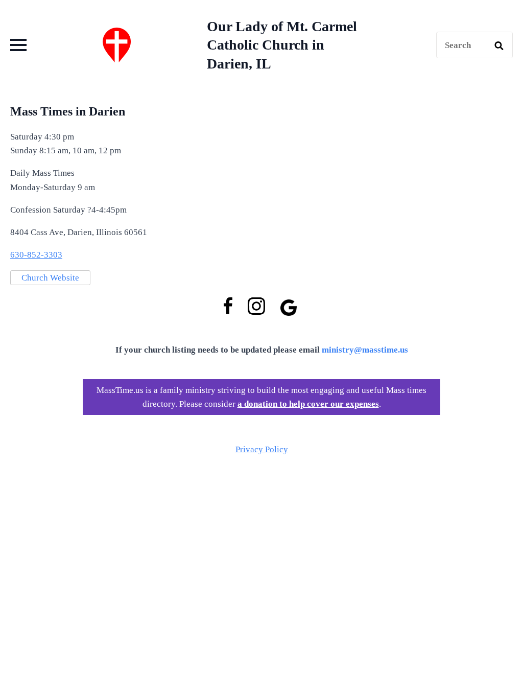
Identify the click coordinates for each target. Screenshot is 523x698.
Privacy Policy (261, 449)
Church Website (50, 278)
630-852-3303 (36, 255)
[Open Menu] (18, 45)
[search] (499, 45)
